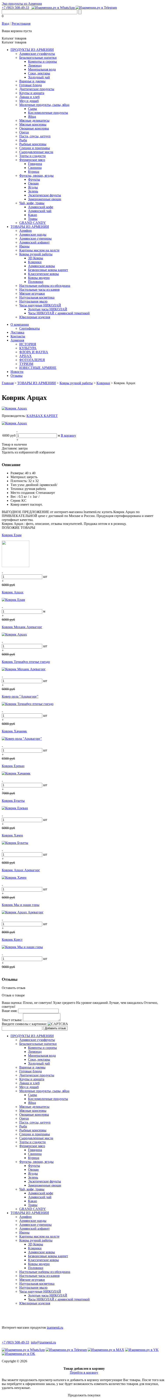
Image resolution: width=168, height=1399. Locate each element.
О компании (19, 324)
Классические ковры (43, 274)
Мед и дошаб (29, 101)
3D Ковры (35, 258)
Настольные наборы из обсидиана (44, 285)
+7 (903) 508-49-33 (15, 7)
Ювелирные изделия (34, 317)
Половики (35, 282)
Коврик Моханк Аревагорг (22, 627)
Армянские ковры (41, 266)
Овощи (33, 183)
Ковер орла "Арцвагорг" (20, 696)
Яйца (32, 116)
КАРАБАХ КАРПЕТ (42, 416)
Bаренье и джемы (32, 81)
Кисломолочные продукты (48, 112)
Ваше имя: (9, 1011)
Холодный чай (39, 77)
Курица (33, 171)
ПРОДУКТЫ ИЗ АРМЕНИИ (32, 50)
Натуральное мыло (33, 301)
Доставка (17, 332)
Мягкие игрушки (32, 293)
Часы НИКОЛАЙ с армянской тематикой (59, 313)
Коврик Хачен (12, 835)
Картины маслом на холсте (39, 250)
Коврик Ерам (11, 535)
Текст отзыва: (12, 1020)
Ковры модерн (39, 278)
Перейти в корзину (84, 1372)
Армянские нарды (32, 234)
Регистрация (21, 23)
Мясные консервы (32, 124)
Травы (32, 219)
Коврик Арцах (12, 592)
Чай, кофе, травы (31, 203)
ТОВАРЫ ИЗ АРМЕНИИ (29, 226)
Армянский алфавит (34, 242)
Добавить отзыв (55, 1028)
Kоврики (35, 262)
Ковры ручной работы (35, 254)
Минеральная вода (42, 69)
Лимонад (35, 65)
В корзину (68, 435)
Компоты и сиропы (42, 61)
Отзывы (16, 375)
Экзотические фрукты (44, 195)
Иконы (24, 246)
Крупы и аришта (31, 93)
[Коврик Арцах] (14, 408)
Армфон (25, 230)
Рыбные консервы (32, 144)
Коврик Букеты (13, 800)
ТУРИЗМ (26, 364)
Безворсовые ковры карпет (48, 270)
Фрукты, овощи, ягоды (36, 175)
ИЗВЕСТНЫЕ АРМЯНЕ (37, 368)
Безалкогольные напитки (38, 57)
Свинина (35, 167)
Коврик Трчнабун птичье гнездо (26, 662)
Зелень (33, 191)
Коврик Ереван (13, 766)
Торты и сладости (32, 156)
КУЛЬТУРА (28, 348)
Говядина (35, 164)
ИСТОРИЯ (27, 344)
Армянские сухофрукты (37, 53)
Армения (17, 340)
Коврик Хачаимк (14, 731)
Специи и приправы (34, 148)
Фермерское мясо (32, 160)
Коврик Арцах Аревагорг (21, 870)
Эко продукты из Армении (22, 3)
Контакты (17, 336)
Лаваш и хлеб (29, 97)
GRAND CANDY (32, 223)
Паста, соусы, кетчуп (35, 136)
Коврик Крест (12, 939)
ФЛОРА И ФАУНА (33, 352)
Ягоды (33, 187)
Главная (8, 383)
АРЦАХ (25, 356)
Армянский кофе (40, 207)
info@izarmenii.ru (43, 1342)
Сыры (32, 109)
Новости (16, 372)
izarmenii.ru (55, 1327)
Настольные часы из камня (39, 289)
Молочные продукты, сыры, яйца (44, 105)
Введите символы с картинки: (24, 1024)
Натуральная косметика (36, 297)
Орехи (24, 132)
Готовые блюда (30, 85)
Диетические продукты (36, 89)
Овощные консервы (34, 128)
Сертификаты (29, 328)
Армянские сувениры (35, 238)
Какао (32, 215)
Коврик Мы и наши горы (20, 905)
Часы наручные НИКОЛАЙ (40, 305)
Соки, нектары (39, 73)
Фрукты (34, 179)
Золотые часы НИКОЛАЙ (47, 309)
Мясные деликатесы (34, 120)
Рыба (23, 140)
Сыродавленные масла (36, 152)
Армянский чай (39, 211)
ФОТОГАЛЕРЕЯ (32, 360)
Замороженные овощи (44, 199)
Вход (5, 23)
